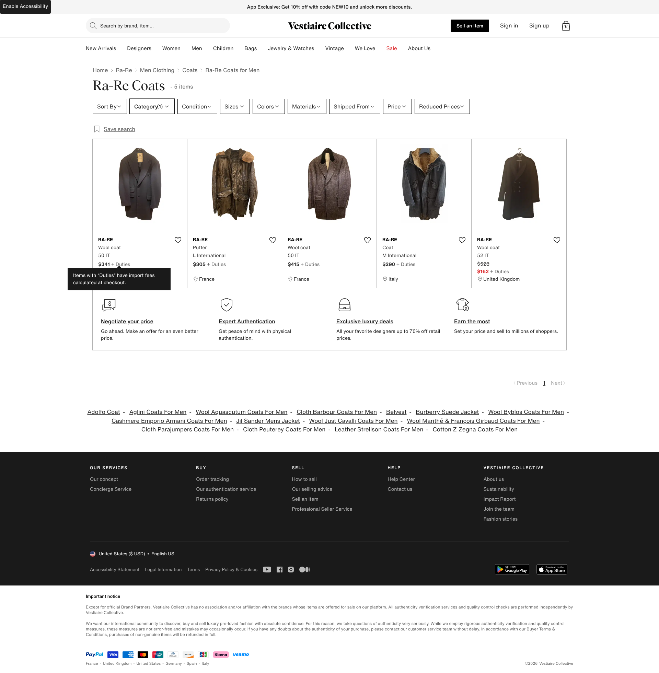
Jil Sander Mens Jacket (268, 421)
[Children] (239, 48)
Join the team (499, 509)
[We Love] (381, 48)
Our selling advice (312, 489)
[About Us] (436, 48)
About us (494, 479)
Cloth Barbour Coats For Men (337, 412)
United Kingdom (117, 663)
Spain (192, 663)
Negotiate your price (127, 321)
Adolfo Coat (103, 412)
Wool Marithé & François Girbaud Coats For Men (473, 421)
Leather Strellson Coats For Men (379, 429)
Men (197, 48)
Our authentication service (226, 489)
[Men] (207, 48)
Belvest (396, 412)
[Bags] (262, 48)
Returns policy (212, 499)
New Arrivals (101, 48)
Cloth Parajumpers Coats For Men (187, 429)
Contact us (400, 489)
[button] (566, 26)
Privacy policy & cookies (231, 569)
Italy (205, 663)
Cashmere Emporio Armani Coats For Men (169, 421)
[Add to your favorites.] (178, 240)
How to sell (304, 479)
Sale (391, 48)
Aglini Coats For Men (158, 412)
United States (149, 663)
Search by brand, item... (127, 25)
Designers (139, 48)
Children (223, 48)
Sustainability (499, 489)
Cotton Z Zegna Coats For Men (475, 429)
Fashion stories (501, 519)
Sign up (539, 25)
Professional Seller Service (322, 509)
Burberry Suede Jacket (447, 412)
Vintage (334, 48)
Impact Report (500, 499)
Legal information (163, 569)
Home (100, 70)
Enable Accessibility (25, 6)
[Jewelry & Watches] (319, 48)
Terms (193, 569)
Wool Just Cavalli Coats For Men (353, 421)
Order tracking (212, 479)
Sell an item (469, 25)
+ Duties (120, 264)
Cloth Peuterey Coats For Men (284, 429)
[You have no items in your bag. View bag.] (566, 26)
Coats (189, 70)
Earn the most (472, 321)
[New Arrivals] (121, 48)
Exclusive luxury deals (364, 321)
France (92, 663)
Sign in (509, 25)
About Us (419, 48)
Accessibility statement (114, 569)
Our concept (104, 479)
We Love (365, 48)
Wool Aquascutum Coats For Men (241, 412)
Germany (173, 663)
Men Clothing (157, 70)
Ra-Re (124, 70)
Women (171, 48)
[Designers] (157, 48)
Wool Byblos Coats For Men (526, 412)
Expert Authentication (247, 321)
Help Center (401, 479)
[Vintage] (349, 48)
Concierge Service (110, 489)
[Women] (186, 48)
